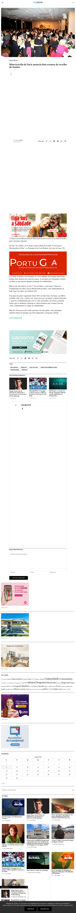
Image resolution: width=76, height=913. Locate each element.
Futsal (30, 686)
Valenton (24, 369)
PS (49, 689)
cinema (41, 679)
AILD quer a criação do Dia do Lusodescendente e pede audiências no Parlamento (57, 393)
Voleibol (68, 689)
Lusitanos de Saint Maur (66, 686)
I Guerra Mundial (38, 686)
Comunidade (51, 679)
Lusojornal (19, 140)
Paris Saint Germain (34, 689)
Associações (13, 60)
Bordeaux (24, 679)
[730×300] (38, 225)
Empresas (65, 683)
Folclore (11, 686)
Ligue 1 (46, 686)
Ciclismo (36, 679)
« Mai (3, 783)
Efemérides (51, 683)
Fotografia (17, 686)
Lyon (3, 689)
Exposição (3, 686)
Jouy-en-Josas (34, 367)
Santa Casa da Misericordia (49, 367)
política (45, 689)
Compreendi (30, 909)
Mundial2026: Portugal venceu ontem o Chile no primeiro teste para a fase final (38, 393)
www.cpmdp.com (15, 317)
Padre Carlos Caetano (35, 872)
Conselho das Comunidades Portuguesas (11, 683)
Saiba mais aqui (44, 909)
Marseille (7, 689)
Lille (50, 686)
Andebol (9, 679)
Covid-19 (23, 683)
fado (8, 686)
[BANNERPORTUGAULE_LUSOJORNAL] (38, 263)
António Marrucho (59, 844)
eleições (59, 683)
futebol (24, 686)
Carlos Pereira (33, 847)
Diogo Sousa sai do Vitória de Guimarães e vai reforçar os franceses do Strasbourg (18, 393)
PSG (51, 689)
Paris (27, 689)
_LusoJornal (7, 820)
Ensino (72, 683)
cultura (31, 682)
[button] (73, 790)
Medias (11, 689)
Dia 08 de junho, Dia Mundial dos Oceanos (12, 817)
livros (58, 686)
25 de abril (3, 679)
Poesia (40, 689)
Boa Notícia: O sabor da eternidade (37, 870)
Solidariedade (15, 369)
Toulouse (65, 689)
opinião (23, 689)
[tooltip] (46, 141)
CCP (33, 679)
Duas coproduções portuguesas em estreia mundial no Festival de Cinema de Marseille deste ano (62, 816)
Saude (60, 689)
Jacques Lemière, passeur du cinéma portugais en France (62, 841)
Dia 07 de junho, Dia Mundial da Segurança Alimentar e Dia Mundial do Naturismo (62, 872)
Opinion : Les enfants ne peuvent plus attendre (13, 845)
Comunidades (65, 679)
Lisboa (53, 686)
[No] (74, 907)
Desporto (24, 367)
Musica (17, 689)
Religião (55, 689)
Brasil (29, 679)
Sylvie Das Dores (8, 848)
